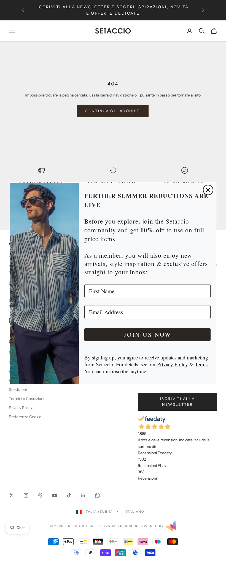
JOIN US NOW (147, 334)
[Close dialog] (208, 190)
